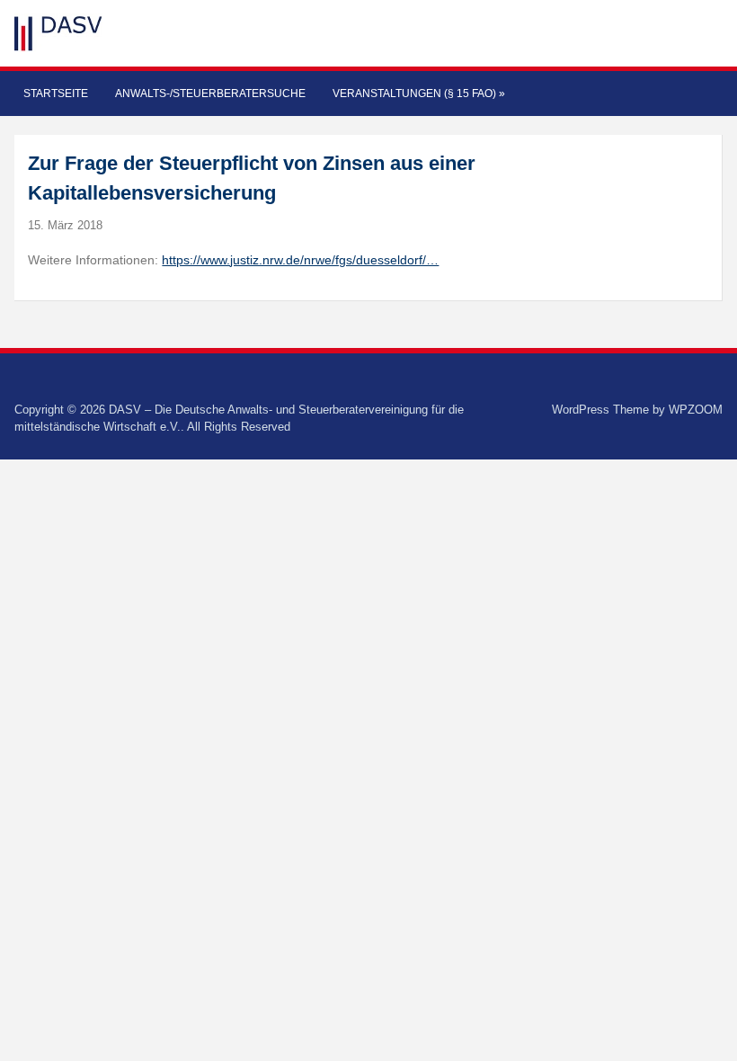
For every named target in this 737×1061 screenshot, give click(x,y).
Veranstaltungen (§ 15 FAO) (419, 93)
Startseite (55, 93)
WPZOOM (696, 409)
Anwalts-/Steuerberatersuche (210, 93)
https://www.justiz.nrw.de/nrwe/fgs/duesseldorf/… (300, 260)
